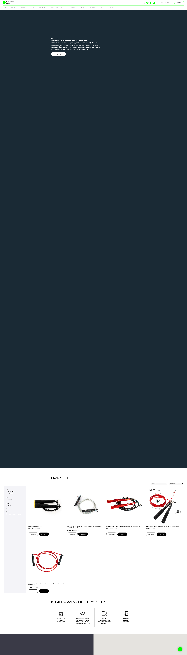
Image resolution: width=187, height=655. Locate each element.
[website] (144, 3)
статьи (83, 7)
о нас (4, 7)
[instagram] (147, 3)
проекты (92, 7)
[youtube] (154, 3)
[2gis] (151, 3)
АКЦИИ (32, 7)
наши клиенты (72, 7)
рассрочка (113, 7)
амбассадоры (42, 7)
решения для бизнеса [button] (57, 7)
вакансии (102, 7)
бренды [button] (23, 7)
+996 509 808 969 (166, 3)
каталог (13, 7)
